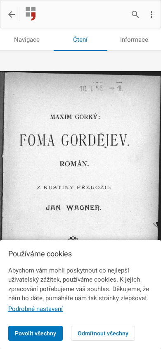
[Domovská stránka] (28, 14)
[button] (151, 14)
